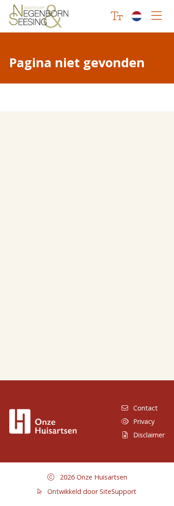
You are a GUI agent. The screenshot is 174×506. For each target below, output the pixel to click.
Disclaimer (149, 434)
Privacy (144, 421)
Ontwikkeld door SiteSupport (90, 491)
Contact (145, 408)
